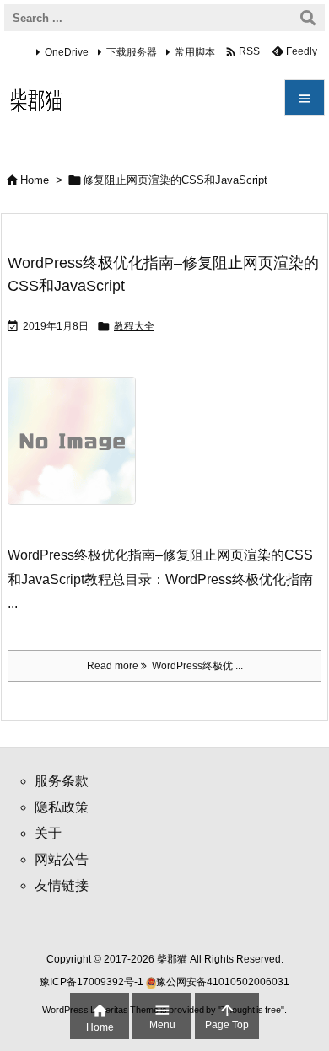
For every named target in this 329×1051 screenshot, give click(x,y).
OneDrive (67, 52)
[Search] (308, 17)
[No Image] (78, 452)
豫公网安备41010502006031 (222, 982)
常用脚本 (195, 52)
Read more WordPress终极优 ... (165, 666)
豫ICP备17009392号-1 (93, 982)
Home (34, 180)
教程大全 (134, 326)
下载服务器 (131, 52)
